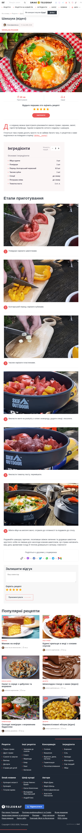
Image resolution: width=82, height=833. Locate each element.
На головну (6, 13)
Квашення (48, 753)
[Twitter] (69, 2)
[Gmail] (60, 558)
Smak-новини (9, 777)
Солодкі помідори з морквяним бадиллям (18, 725)
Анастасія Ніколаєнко (13, 647)
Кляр (25, 762)
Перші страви (8, 749)
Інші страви (46, 640)
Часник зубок (15, 172)
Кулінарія (7, 786)
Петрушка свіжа (16, 180)
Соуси (26, 755)
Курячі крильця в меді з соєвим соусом (60, 644)
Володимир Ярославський (29, 793)
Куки (43, 12)
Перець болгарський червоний (23, 168)
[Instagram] (72, 2)
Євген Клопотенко (31, 788)
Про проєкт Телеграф (10, 812)
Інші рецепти (29, 744)
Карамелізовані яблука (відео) (59, 724)
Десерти (45, 681)
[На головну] (41, 2)
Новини (64, 7)
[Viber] (59, 3)
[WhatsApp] (46, 558)
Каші (25, 766)
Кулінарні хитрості (10, 782)
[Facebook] (56, 2)
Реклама (35, 815)
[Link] (21, 558)
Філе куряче (69, 760)
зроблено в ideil (73, 824)
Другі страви (8, 753)
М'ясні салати (6, 681)
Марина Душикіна (11, 731)
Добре (52, 12)
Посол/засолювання (52, 766)
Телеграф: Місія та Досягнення (42, 818)
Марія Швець (49, 786)
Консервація (48, 744)
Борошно (68, 749)
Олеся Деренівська (13, 25)
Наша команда (7, 818)
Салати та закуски (10, 757)
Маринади (28, 759)
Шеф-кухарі (28, 777)
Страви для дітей (10, 768)
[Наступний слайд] (80, 7)
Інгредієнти (42, 7)
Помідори (14, 164)
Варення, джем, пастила (50, 758)
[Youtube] (66, 2)
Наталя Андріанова (53, 650)
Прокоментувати (16, 597)
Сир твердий (69, 764)
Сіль (66, 753)
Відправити (41, 115)
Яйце (66, 768)
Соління (47, 749)
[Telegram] (63, 2)
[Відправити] (25, 2)
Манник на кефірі (11, 643)
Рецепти (7, 7)
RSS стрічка (62, 818)
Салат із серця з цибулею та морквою (17, 685)
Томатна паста (16, 184)
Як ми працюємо (61, 812)
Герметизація (6, 721)
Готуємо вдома (9, 790)
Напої (53, 7)
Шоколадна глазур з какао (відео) (60, 684)
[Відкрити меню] (3, 2)
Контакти (61, 815)
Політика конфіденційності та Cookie (36, 812)
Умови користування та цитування (15, 815)
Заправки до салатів (29, 750)
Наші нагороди (48, 815)
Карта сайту (21, 818)
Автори (46, 777)
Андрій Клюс (29, 798)
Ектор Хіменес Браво (29, 783)
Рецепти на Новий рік (24, 7)
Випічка (4, 640)
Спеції (12, 176)
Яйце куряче (15, 161)
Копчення (27, 770)
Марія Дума (48, 782)
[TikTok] (75, 2)
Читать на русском (10, 30)
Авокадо (67, 757)
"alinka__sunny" (40, 135)
